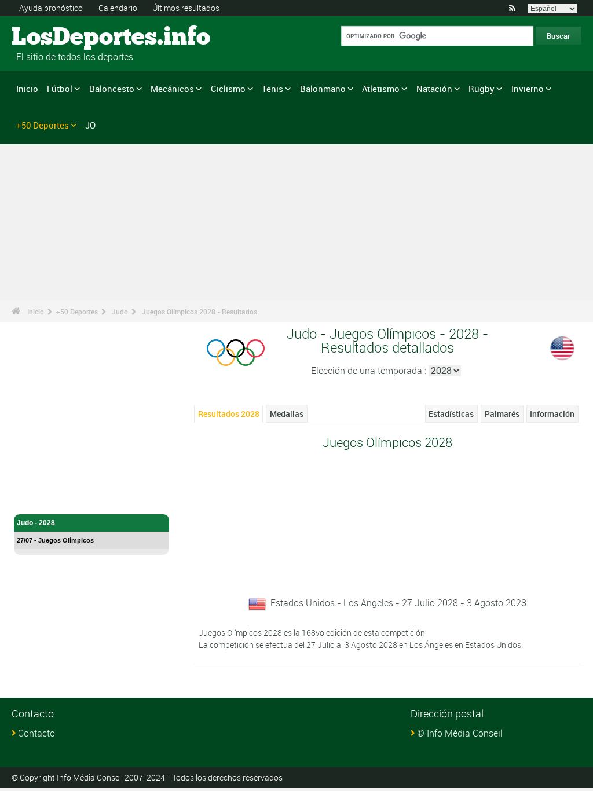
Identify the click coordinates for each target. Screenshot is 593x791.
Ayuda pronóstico (51, 7)
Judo (120, 311)
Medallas (286, 413)
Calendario (117, 7)
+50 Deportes (42, 125)
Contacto (36, 733)
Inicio (27, 88)
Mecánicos (172, 88)
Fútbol (59, 88)
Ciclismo (228, 88)
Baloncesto (111, 88)
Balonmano (323, 88)
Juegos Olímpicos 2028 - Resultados (199, 311)
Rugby (481, 88)
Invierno (527, 88)
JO (90, 125)
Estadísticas (451, 413)
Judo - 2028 (36, 523)
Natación (434, 88)
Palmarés (502, 413)
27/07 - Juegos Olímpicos (55, 540)
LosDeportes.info (55, 37)
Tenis (272, 88)
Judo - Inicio (36, 499)
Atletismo (381, 88)
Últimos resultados (185, 7)
